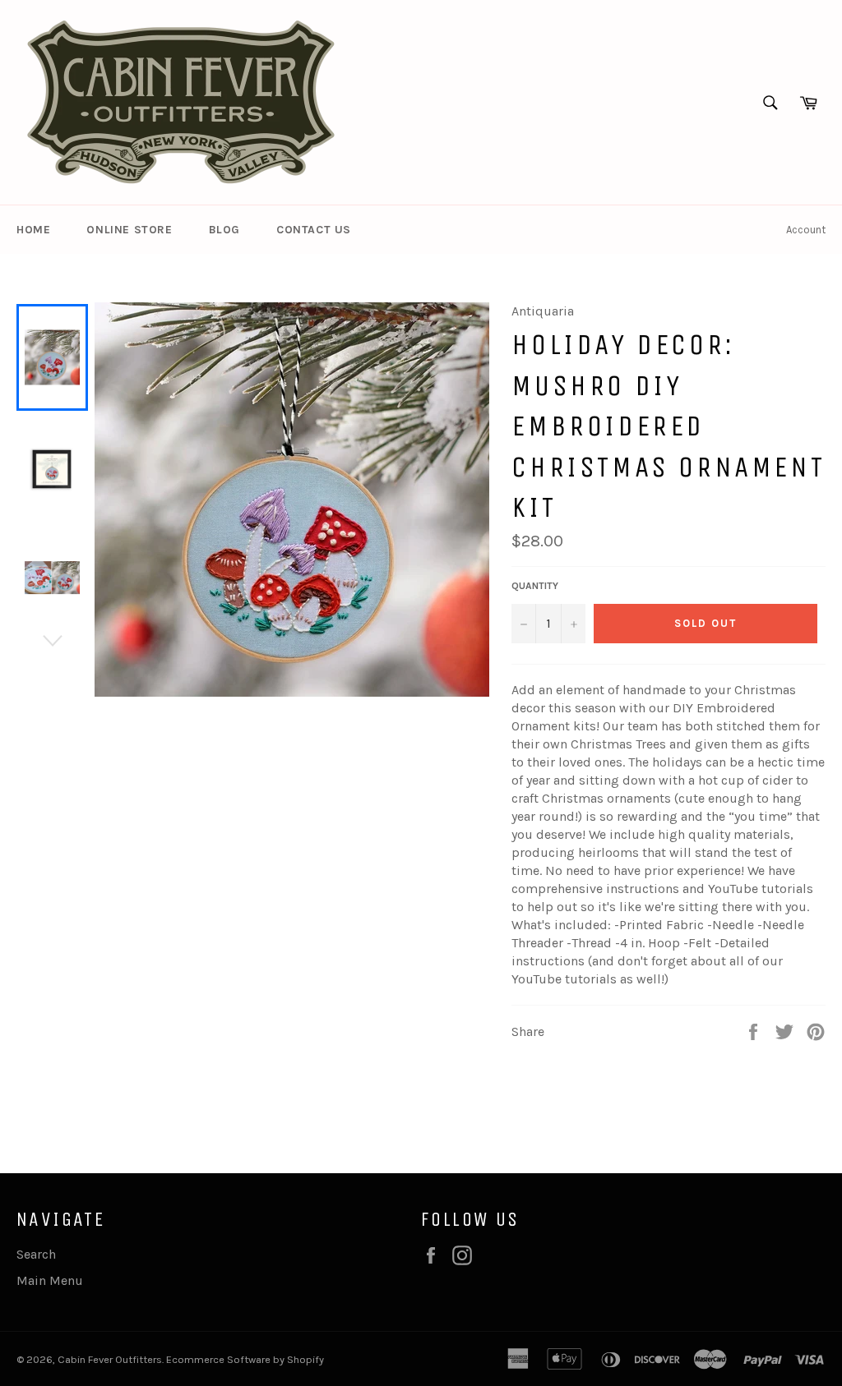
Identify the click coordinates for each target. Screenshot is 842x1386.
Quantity (534, 586)
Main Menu (49, 1280)
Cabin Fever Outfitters (110, 1359)
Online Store (129, 230)
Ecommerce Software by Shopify (245, 1359)
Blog (224, 230)
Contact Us (313, 230)
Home (33, 230)
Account (806, 229)
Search (36, 1254)
